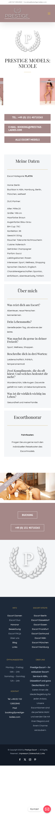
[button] (3, 92)
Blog (14, 642)
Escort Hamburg (40, 647)
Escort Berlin (40, 616)
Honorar (15, 625)
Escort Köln (40, 638)
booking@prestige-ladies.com (35, 2)
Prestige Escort (31, 750)
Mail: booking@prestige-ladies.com (15, 712)
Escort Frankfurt (40, 629)
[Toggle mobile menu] (49, 13)
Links (14, 647)
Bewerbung (15, 629)
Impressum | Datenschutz (29, 754)
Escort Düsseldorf (40, 620)
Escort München (40, 642)
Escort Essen (40, 625)
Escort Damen (14, 616)
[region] (27, 91)
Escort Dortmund (40, 633)
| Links (42, 754)
